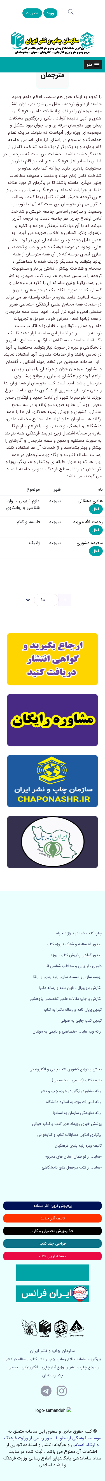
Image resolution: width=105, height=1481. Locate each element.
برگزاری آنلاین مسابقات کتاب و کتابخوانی (69, 1135)
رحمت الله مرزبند (88, 521)
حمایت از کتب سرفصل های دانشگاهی (72, 1167)
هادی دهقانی (90, 500)
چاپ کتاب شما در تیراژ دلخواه (79, 933)
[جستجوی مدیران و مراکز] (71, 12)
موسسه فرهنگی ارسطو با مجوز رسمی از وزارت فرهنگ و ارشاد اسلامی (52, 1441)
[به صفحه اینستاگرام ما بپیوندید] (61, 1390)
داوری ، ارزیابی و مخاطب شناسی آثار (73, 966)
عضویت (32, 13)
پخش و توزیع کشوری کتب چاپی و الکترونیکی (65, 1069)
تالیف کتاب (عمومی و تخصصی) (77, 1080)
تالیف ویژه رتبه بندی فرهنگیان (78, 1146)
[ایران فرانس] (52, 1293)
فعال (95, 509)
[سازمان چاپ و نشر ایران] (52, 720)
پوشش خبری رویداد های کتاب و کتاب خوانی (67, 1124)
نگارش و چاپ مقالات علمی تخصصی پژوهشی (66, 999)
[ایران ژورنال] (52, 659)
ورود (50, 13)
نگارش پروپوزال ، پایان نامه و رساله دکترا (70, 988)
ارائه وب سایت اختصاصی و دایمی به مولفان (67, 1031)
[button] (93, 64)
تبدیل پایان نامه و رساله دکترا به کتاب (73, 1010)
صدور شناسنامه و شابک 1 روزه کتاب (74, 944)
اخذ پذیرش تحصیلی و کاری (52, 1231)
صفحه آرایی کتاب (52, 1256)
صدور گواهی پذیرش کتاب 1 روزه (76, 955)
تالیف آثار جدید (53, 1218)
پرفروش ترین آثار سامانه (53, 1206)
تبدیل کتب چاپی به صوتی (81, 1020)
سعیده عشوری (90, 542)
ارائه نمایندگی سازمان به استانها (77, 1113)
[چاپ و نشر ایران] (53, 42)
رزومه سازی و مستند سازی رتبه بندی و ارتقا (67, 977)
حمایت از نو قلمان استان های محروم (73, 1156)
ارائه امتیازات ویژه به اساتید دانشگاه (74, 1102)
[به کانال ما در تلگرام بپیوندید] (46, 1390)
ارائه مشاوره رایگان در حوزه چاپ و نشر (71, 1091)
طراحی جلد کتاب (52, 1243)
